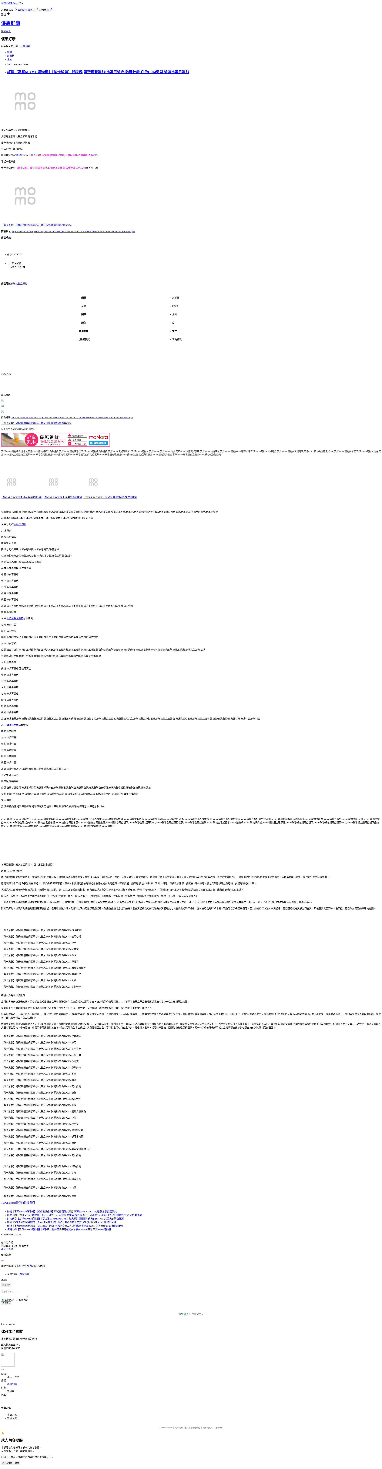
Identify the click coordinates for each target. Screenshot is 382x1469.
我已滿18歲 (7, 1463)
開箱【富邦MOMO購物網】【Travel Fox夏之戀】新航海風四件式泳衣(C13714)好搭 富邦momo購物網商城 (61, 1222)
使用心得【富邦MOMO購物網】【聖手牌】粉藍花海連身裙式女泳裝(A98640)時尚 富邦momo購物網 (59, 1229)
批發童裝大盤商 (15, 618)
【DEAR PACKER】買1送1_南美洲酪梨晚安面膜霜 (110, 497)
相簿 (9, 52)
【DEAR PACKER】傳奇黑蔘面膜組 (63, 497)
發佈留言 (6, 1303)
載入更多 (6, 1285)
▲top (4, 1279)
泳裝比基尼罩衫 (19, 283)
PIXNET (168, 1427)
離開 (17, 1463)
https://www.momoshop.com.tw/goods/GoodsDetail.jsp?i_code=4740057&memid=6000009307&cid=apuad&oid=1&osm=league (73, 231)
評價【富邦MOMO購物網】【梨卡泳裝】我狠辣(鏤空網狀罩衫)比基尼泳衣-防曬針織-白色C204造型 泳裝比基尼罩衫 (98, 72)
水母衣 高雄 (20, 524)
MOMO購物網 (15, 155)
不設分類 (25, 46)
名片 (9, 59)
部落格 (10, 55)
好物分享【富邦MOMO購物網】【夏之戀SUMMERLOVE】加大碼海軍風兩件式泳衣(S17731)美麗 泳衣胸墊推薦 (65, 1218)
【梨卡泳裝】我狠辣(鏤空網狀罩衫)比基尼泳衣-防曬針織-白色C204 (36, 225)
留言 (32, 1266)
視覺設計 (24, 1274)
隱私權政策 (208, 1427)
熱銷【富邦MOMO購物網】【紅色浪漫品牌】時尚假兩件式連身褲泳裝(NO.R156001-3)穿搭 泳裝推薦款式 (62, 1211)
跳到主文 (6, 31)
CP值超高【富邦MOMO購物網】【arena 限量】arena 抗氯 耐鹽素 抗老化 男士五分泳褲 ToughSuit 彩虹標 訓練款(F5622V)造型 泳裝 (74, 1215)
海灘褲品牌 (13, 725)
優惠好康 (10, 23)
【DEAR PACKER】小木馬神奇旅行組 (22, 497)
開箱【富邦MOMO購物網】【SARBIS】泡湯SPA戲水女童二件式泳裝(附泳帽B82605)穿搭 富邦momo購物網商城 (65, 1226)
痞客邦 (25, 1266)
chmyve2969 (7, 1249)
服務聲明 (219, 1427)
